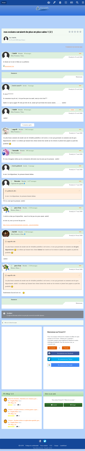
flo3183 (14, 232)
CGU (51, 445)
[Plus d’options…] (80, 53)
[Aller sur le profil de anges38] (6, 131)
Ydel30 (14, 37)
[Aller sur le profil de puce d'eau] (6, 210)
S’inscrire (66, 348)
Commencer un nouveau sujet (74, 47)
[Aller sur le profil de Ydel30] (6, 39)
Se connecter (52, 348)
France (23, 40)
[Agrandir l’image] (8, 66)
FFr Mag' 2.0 (12, 403)
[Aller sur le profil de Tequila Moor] (5, 399)
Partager (73, 405)
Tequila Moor (14, 401)
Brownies (17, 181)
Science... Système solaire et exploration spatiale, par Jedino (23, 420)
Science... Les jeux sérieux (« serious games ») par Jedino (22, 410)
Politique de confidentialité (32, 445)
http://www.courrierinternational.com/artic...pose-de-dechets (20, 225)
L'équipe (56, 445)
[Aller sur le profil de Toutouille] (6, 152)
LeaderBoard (63, 445)
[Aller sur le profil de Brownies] (6, 183)
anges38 (14, 129)
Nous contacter (44, 445)
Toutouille (15, 150)
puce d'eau (17, 208)
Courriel (54, 405)
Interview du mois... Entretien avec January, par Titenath (22, 399)
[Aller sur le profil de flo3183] (6, 234)
